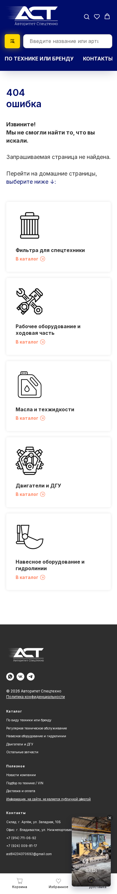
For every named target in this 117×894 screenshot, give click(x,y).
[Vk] (20, 677)
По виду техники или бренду (28, 720)
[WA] (10, 677)
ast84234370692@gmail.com (29, 854)
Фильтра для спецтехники (50, 250)
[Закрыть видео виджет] (110, 818)
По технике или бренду (39, 58)
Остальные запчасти (22, 752)
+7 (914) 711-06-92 (21, 838)
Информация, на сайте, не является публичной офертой (48, 799)
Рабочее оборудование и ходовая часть (48, 329)
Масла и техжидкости (45, 409)
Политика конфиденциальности (35, 696)
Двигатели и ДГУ (38, 485)
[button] (87, 16)
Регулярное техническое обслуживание (36, 728)
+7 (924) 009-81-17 (21, 846)
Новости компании (21, 775)
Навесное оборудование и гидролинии (36, 736)
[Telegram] (31, 677)
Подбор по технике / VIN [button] (24, 783)
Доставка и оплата (20, 791)
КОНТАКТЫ (98, 58)
